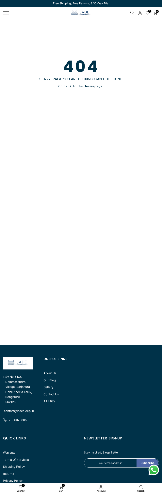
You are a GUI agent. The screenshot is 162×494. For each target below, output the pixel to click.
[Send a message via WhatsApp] (154, 470)
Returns (8, 474)
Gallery (48, 387)
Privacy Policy (13, 481)
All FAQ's (49, 401)
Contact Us (51, 394)
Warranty (9, 452)
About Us (49, 373)
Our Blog (49, 380)
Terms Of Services (16, 460)
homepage (94, 86)
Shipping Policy (14, 466)
